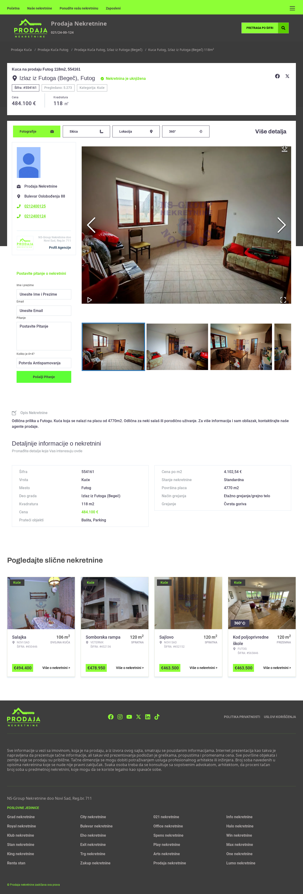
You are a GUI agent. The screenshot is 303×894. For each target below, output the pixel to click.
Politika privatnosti (242, 717)
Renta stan (16, 863)
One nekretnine (239, 854)
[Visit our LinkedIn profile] (148, 717)
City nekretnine (93, 817)
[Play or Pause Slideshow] (90, 300)
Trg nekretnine (92, 854)
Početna (13, 8)
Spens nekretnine (168, 835)
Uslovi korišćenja (280, 717)
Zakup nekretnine (95, 863)
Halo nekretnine (240, 826)
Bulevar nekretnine (96, 826)
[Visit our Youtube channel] (129, 717)
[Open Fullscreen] (283, 300)
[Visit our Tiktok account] (157, 717)
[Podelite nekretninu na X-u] (288, 76)
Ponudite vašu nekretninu (79, 8)
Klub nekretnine (20, 835)
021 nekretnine (166, 817)
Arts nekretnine (166, 854)
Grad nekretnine (21, 817)
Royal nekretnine (21, 826)
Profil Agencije (60, 247)
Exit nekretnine (93, 844)
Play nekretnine (166, 844)
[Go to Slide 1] (113, 347)
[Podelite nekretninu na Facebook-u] (278, 76)
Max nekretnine (239, 844)
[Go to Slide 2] (177, 347)
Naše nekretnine (39, 8)
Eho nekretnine (93, 835)
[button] (186, 225)
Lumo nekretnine (240, 863)
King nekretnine (20, 854)
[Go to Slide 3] (241, 347)
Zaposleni (113, 8)
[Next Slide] (281, 225)
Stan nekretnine (20, 844)
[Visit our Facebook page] (111, 717)
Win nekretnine (239, 835)
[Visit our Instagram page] (120, 717)
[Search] (283, 28)
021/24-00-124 (62, 32)
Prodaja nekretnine (169, 863)
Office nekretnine (168, 826)
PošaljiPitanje (44, 377)
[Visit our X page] (138, 717)
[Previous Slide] (91, 225)
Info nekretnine (239, 817)
